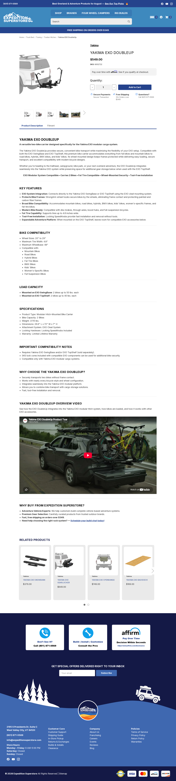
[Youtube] (167, 4)
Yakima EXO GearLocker (63, 581)
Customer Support (57, 732)
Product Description (32, 125)
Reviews (94, 745)
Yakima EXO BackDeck (137, 580)
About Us (94, 732)
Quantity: (96, 80)
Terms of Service (139, 732)
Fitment (51, 125)
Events (93, 741)
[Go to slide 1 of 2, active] (84, 605)
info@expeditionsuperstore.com (24, 740)
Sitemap (63, 773)
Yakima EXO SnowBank (34, 580)
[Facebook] (162, 4)
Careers (93, 738)
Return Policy (137, 738)
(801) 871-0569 (10, 4)
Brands (72, 13)
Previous (21, 112)
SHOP (58, 13)
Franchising (95, 735)
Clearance (53, 748)
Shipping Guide (55, 735)
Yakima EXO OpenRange (103, 580)
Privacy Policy (138, 735)
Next (84, 112)
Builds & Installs (56, 745)
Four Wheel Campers (96, 13)
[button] (153, 17)
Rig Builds (121, 13)
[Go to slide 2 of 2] (88, 605)
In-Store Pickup (56, 738)
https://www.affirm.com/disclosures (131, 646)
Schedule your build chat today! (87, 520)
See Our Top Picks (114, 3)
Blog (92, 748)
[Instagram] (171, 4)
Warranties (136, 741)
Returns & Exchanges (58, 741)
